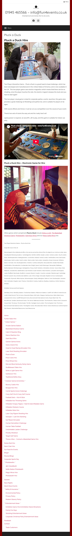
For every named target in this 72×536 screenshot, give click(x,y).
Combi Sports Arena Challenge (16, 391)
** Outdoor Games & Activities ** (14, 381)
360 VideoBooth (11, 466)
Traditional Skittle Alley (13, 377)
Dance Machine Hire (13, 335)
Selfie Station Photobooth (14, 469)
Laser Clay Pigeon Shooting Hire (17, 413)
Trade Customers (11, 527)
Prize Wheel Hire (11, 361)
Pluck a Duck (10, 354)
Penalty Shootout (12, 433)
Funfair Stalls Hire (10, 319)
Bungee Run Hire (11, 388)
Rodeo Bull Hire (9, 443)
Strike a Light (46, 233)
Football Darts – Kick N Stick (15, 397)
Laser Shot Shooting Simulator (16, 351)
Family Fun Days (11, 510)
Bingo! (6, 453)
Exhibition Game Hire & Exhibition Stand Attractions (23, 507)
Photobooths (20, 235)
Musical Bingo (9, 456)
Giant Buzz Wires (31, 235)
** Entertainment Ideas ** (12, 503)
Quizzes (7, 479)
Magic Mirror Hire (12, 472)
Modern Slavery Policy (13, 499)
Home (6, 315)
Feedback (7, 520)
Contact (7, 524)
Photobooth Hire (11, 476)
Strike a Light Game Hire (14, 370)
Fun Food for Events (11, 449)
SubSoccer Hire (11, 374)
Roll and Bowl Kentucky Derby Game (18, 364)
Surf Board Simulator (13, 420)
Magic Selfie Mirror (49, 235)
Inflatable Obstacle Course (15, 407)
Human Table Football (13, 426)
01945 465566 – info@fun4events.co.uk (36, 12)
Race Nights (8, 483)
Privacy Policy (10, 496)
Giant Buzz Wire (11, 338)
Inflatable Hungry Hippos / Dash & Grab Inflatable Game (25, 404)
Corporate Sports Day (11, 459)
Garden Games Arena (13, 341)
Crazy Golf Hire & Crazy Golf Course (18, 394)
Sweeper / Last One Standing (16, 417)
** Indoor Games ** (10, 322)
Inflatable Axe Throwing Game (16, 400)
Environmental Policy (13, 493)
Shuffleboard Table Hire (14, 367)
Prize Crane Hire (11, 358)
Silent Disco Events (10, 486)
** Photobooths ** (10, 462)
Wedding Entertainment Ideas (16, 513)
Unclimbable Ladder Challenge (16, 429)
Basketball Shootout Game (15, 329)
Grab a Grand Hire (12, 345)
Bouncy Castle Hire (12, 384)
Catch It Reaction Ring (13, 332)
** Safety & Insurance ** (11, 489)
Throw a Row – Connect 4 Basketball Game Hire (22, 439)
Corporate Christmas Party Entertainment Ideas (22, 516)
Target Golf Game (12, 436)
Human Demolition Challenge (16, 423)
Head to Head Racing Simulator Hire (18, 348)
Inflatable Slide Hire (12, 410)
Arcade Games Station (13, 325)
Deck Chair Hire (9, 446)
